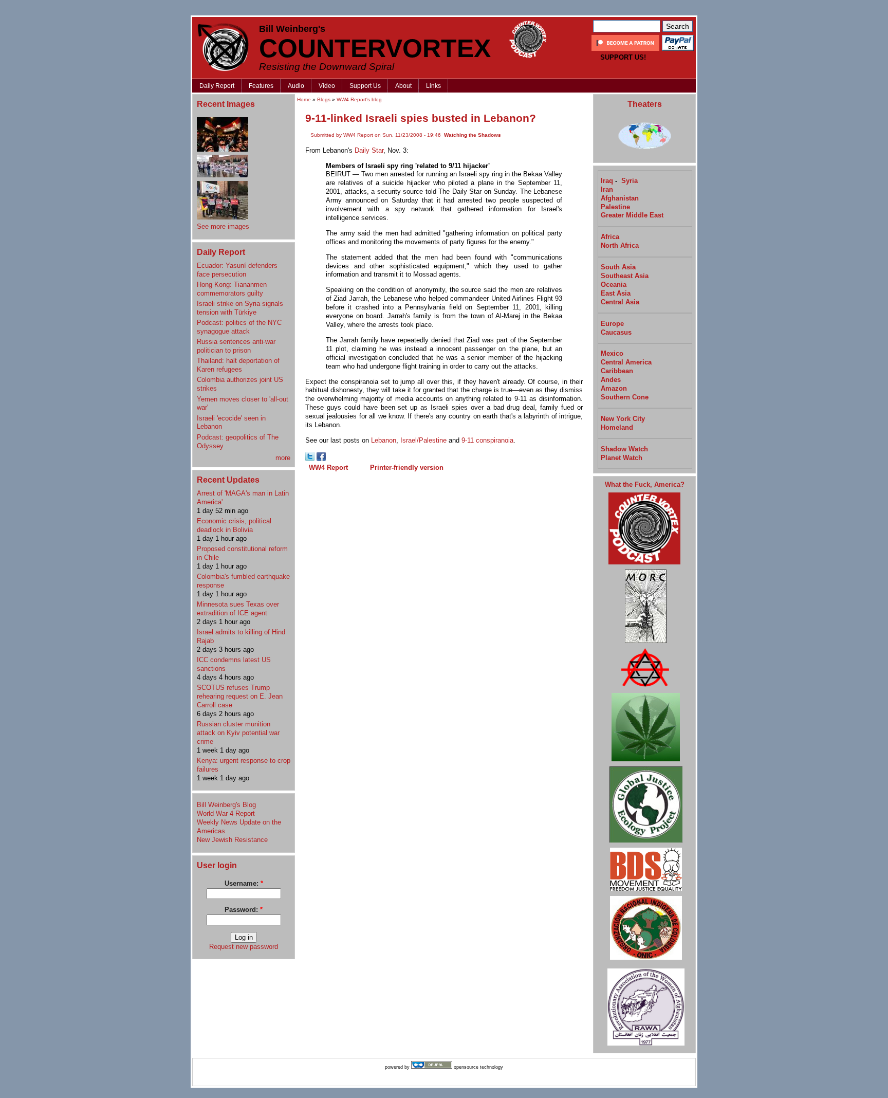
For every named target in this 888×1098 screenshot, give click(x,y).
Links (433, 85)
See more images (223, 226)
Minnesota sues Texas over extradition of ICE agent (238, 608)
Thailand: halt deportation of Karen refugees (238, 365)
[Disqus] (444, 607)
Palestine (615, 207)
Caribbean (617, 371)
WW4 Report (328, 467)
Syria (629, 181)
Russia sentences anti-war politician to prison (236, 346)
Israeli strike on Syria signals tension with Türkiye (240, 308)
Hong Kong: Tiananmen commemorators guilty (232, 289)
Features (261, 85)
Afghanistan (620, 198)
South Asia (618, 267)
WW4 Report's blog (359, 99)
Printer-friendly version (406, 467)
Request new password (243, 946)
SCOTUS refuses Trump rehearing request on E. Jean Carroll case (240, 696)
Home (304, 99)
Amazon (614, 388)
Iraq (607, 181)
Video (327, 85)
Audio (296, 85)
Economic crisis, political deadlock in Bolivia (234, 525)
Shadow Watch (624, 449)
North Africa (620, 245)
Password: (244, 909)
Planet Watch (621, 458)
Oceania (613, 284)
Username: (244, 883)
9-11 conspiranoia (487, 440)
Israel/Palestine (423, 440)
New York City (623, 419)
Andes (611, 379)
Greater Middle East (632, 215)
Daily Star (369, 150)
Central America (626, 362)
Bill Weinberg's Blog (226, 805)
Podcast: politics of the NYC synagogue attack (239, 327)
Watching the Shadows (472, 135)
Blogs (323, 99)
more (282, 458)
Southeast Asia (625, 276)
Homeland (617, 427)
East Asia (616, 293)
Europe (612, 323)
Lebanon (383, 440)
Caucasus (616, 332)
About (403, 85)
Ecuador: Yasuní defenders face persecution (237, 270)
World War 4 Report (226, 813)
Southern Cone (625, 397)
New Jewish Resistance (232, 840)
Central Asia (620, 302)
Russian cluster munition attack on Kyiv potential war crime (238, 732)
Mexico (612, 353)
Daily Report (216, 85)
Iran (607, 189)
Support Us (365, 85)
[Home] (223, 47)
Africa (610, 237)
